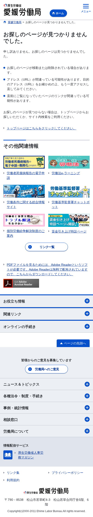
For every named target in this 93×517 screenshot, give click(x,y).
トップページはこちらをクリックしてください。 (41, 128)
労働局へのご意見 (47, 369)
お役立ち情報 (14, 301)
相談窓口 (10, 420)
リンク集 (13, 472)
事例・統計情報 (16, 408)
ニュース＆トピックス (21, 384)
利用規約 (13, 480)
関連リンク (12, 314)
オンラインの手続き (19, 327)
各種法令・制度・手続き (23, 396)
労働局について (16, 431)
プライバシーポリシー (67, 472)
